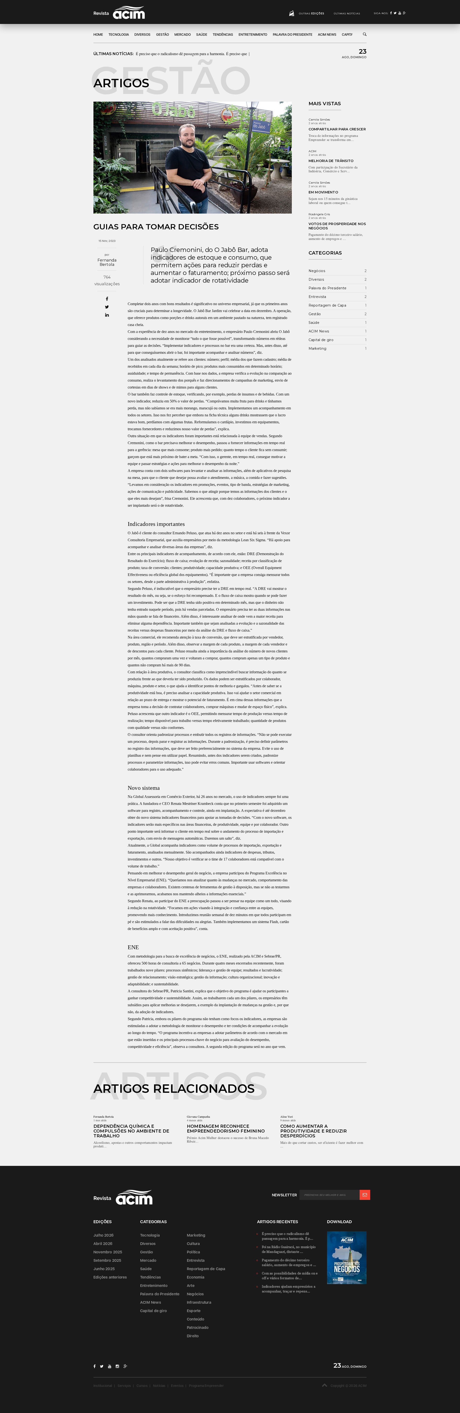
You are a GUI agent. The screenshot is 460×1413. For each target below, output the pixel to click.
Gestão (162, 34)
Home (98, 34)
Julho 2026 (103, 1235)
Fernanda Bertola (107, 262)
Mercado (182, 34)
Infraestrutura (199, 1302)
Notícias (159, 1386)
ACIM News (327, 34)
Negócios (317, 271)
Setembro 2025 (107, 1260)
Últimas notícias (347, 13)
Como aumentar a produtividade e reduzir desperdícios (313, 1131)
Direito (193, 1336)
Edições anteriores (110, 1277)
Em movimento (323, 192)
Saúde (201, 34)
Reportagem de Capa (327, 305)
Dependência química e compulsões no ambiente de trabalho (131, 1131)
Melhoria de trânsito (331, 161)
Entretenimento (253, 34)
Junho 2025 (104, 1269)
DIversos (142, 34)
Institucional (102, 1386)
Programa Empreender (206, 1386)
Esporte (194, 1310)
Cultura (193, 1243)
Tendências (223, 34)
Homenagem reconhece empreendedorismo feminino (226, 1129)
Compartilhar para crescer (337, 129)
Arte (191, 1285)
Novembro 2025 (107, 1252)
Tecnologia (119, 34)
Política (193, 1252)
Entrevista (317, 297)
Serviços (124, 1386)
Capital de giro (321, 340)
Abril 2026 (102, 1243)
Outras (311, 13)
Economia (196, 1277)
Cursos (142, 1386)
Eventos (177, 1386)
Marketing (318, 348)
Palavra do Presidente (292, 34)
